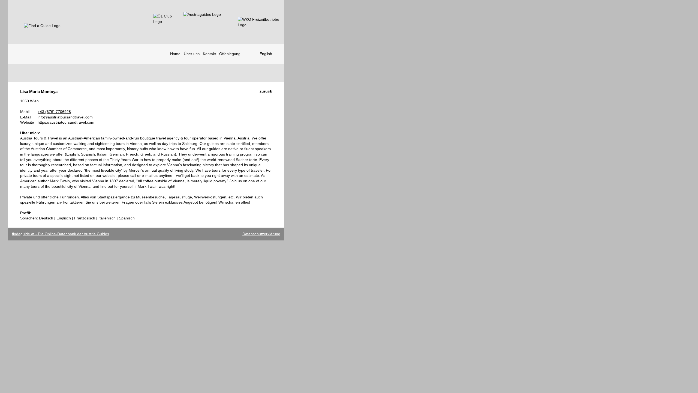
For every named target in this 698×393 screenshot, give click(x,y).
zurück (266, 91)
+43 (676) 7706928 (54, 111)
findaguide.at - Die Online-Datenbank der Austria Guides (60, 234)
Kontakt (209, 54)
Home (175, 54)
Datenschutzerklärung (261, 234)
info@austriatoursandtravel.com (65, 117)
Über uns (192, 54)
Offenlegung (229, 54)
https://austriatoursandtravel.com (66, 122)
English (266, 54)
